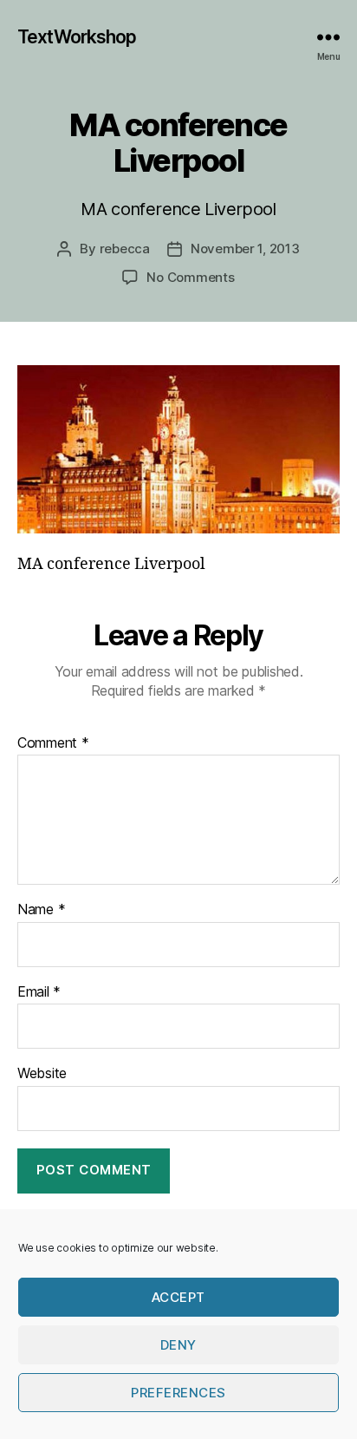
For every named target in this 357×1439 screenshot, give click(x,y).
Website (42, 1074)
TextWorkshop (77, 37)
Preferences (178, 1392)
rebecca (125, 248)
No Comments (190, 277)
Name (41, 910)
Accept (178, 1297)
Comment (53, 743)
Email (39, 992)
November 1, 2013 (245, 248)
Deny (178, 1345)
